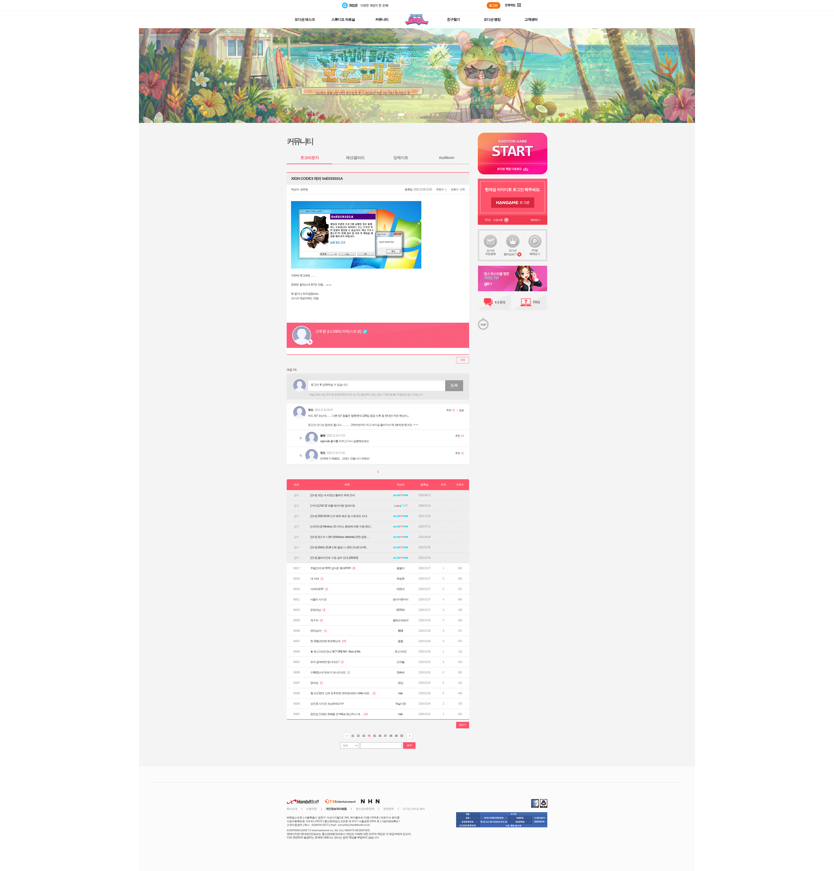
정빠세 (400, 672)
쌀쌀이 (400, 568)
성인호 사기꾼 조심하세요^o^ (327, 703)
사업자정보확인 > (390, 821)
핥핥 (400, 641)
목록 (462, 360)
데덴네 (400, 589)
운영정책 (388, 808)
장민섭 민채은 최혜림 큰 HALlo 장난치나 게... (338, 714)
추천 (448, 410)
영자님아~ (318, 630)
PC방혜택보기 (535, 252)
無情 (400, 630)
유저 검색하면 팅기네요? (326, 662)
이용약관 (311, 808)
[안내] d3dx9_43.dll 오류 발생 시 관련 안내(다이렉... (339, 547)
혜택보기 (535, 219)
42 (358, 735)
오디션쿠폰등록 (490, 252)
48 (390, 735)
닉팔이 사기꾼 (318, 599)
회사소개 (292, 808)
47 (385, 735)
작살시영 (400, 703)
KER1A (400, 610)
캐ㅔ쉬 (316, 620)
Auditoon (446, 157)
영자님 (316, 682)
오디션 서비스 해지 (414, 808)
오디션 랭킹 (492, 19)
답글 (461, 410)
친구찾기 (453, 19)
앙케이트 (400, 157)
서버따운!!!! (319, 589)
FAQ (530, 302)
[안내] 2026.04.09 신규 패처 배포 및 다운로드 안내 (338, 516)
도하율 (400, 662)
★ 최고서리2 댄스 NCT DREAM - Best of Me (335, 651)
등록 (454, 385)
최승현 (400, 578)
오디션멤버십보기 (510, 252)
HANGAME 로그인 (512, 202)
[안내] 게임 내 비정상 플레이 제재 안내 (332, 495)
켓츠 (310, 410)
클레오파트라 (400, 620)
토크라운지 (309, 157)
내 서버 (316, 578)
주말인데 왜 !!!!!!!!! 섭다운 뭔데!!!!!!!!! (332, 568)
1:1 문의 (494, 302)
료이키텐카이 (400, 599)
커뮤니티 (381, 19)
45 (374, 735)
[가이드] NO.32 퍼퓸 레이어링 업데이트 (332, 505)
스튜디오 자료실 (343, 19)
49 (396, 735)
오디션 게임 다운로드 (512, 168)
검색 (409, 745)
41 (352, 735)
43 (363, 735)
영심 (400, 682)
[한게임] (324, 5)
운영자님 (317, 610)
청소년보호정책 (365, 808)
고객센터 (531, 19)
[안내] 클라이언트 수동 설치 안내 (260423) (334, 557)
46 (380, 735)
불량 (322, 435)
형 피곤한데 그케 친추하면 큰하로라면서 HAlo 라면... (342, 693)
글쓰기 (462, 724)
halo (400, 693)
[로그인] (493, 5)
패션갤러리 (355, 157)
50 (401, 735)
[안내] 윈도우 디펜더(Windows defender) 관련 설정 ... (339, 537)
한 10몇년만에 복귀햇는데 (328, 641)
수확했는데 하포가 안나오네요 (330, 672)
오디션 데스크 (305, 19)
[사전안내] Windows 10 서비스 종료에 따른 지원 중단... (341, 526)
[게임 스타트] (512, 148)
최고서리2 (400, 651)
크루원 (304, 189)
